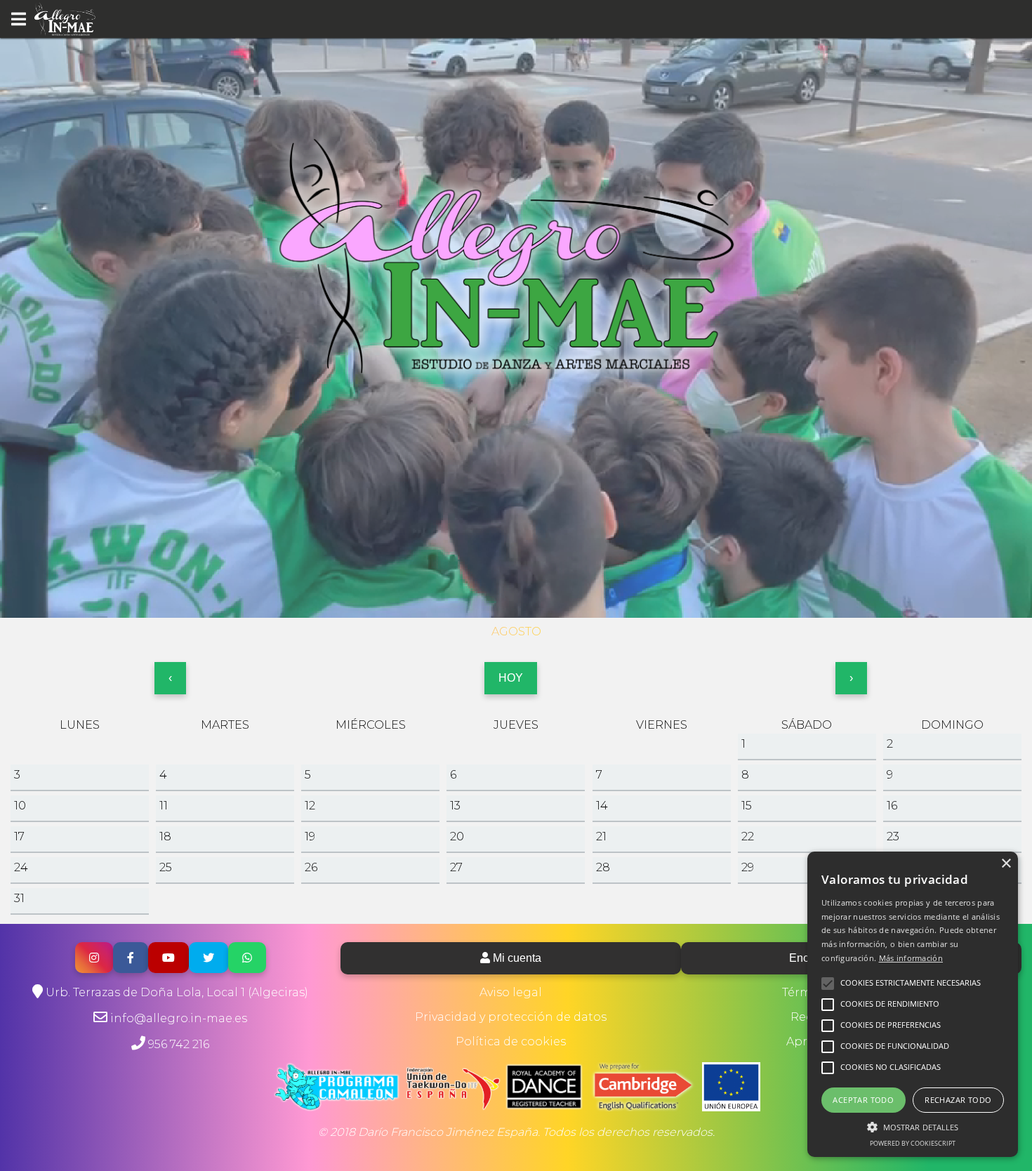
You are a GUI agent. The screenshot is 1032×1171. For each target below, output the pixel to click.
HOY (510, 678)
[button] (912, 1126)
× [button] (1005, 864)
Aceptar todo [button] (863, 1099)
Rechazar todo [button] (958, 1099)
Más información (911, 958)
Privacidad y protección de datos (511, 1017)
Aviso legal (510, 992)
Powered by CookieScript (912, 1143)
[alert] (912, 1004)
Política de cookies (511, 1041)
